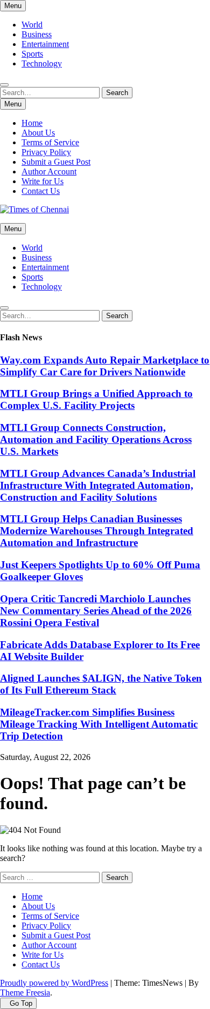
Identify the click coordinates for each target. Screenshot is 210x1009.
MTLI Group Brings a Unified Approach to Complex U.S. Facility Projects (96, 399)
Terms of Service (50, 142)
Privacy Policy (46, 152)
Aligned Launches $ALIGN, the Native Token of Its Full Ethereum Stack (101, 684)
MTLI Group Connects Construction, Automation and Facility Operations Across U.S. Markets (96, 439)
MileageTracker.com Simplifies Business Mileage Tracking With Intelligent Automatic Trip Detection (99, 724)
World (32, 24)
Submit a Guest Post (56, 161)
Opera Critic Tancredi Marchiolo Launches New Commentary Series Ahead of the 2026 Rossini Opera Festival (96, 610)
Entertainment (45, 44)
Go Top (21, 1003)
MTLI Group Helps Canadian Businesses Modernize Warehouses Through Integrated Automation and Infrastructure (96, 530)
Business (37, 34)
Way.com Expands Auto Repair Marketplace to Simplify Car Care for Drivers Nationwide (104, 366)
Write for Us (43, 181)
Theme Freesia (25, 992)
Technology (42, 63)
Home (32, 122)
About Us (38, 132)
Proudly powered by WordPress (54, 982)
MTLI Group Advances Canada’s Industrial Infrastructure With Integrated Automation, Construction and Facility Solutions (97, 485)
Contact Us (41, 191)
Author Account (49, 171)
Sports (32, 53)
